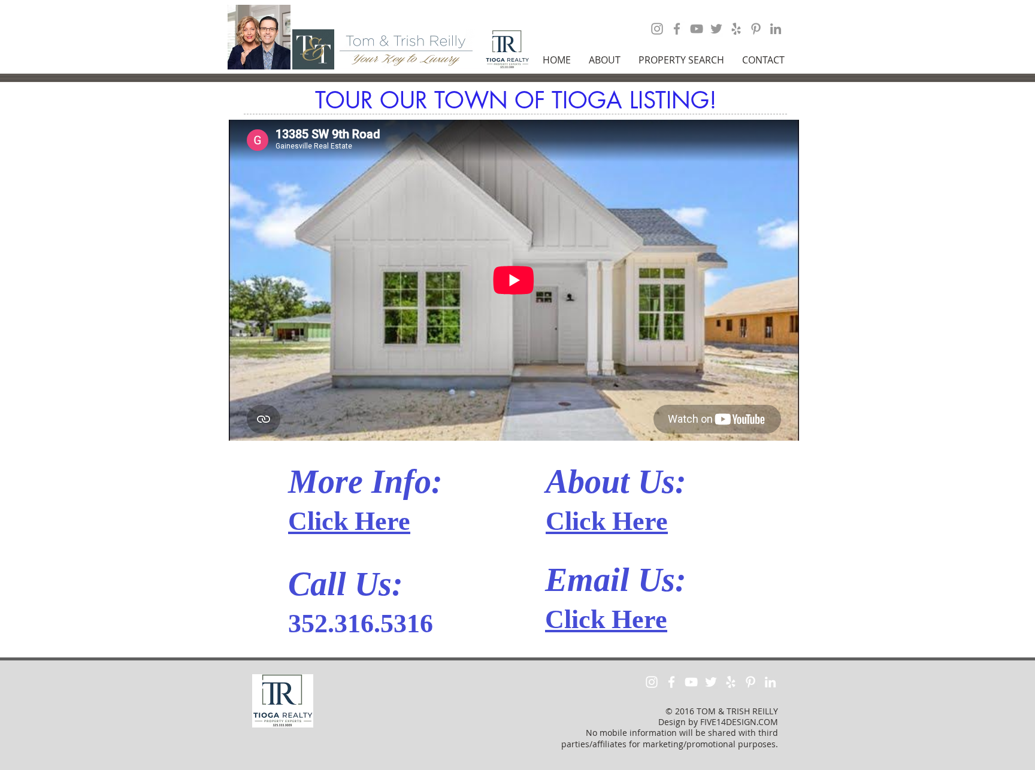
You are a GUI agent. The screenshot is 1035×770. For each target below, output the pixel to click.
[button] (605, 60)
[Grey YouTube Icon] (696, 29)
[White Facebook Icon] (671, 682)
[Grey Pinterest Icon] (756, 29)
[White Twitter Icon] (711, 682)
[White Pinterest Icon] (750, 682)
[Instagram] (657, 29)
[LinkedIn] (775, 29)
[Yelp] (736, 29)
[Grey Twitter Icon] (716, 29)
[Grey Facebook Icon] (677, 29)
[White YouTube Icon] (691, 682)
